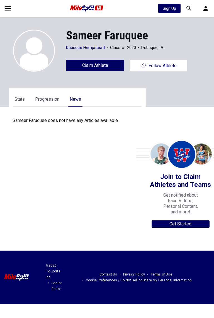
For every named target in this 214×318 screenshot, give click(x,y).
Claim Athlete (95, 65)
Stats (19, 99)
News (75, 99)
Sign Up (169, 8)
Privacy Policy (134, 274)
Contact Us (108, 274)
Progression (47, 99)
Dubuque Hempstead (85, 47)
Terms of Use (161, 274)
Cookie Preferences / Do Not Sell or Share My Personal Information (139, 280)
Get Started (180, 224)
